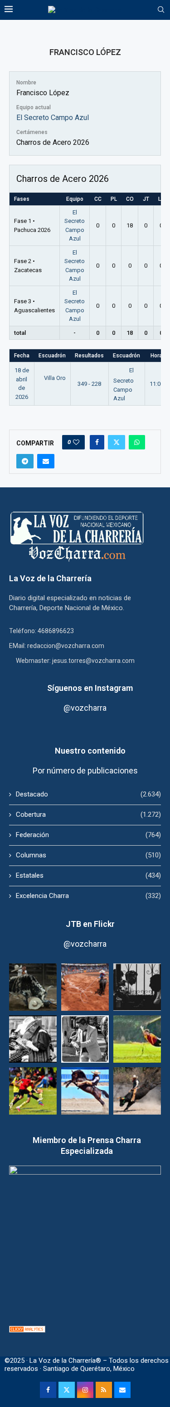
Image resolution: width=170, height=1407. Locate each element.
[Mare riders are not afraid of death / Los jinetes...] (85, 1091)
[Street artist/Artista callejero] (85, 1039)
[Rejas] (137, 987)
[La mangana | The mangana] (85, 987)
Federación (88, 835)
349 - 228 (89, 383)
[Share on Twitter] (116, 442)
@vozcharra (85, 708)
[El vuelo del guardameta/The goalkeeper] (137, 1039)
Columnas (88, 855)
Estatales (88, 875)
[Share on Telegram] (25, 461)
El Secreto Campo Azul (52, 117)
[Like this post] (76, 442)
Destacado (88, 794)
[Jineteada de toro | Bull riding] (137, 1091)
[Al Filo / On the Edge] (33, 987)
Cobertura (88, 814)
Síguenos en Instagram (90, 688)
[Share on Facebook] (97, 442)
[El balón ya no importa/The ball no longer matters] (33, 1091)
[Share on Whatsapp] (137, 442)
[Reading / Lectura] (33, 1039)
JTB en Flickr (90, 924)
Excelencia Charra (88, 896)
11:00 (157, 383)
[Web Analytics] (27, 1330)
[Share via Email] (45, 461)
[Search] (160, 10)
